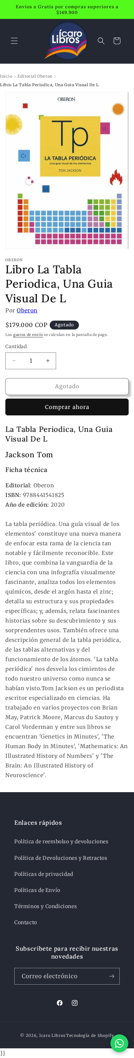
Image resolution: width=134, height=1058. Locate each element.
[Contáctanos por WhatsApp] (119, 1043)
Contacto (25, 922)
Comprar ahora (67, 407)
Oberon (27, 310)
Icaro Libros (52, 1035)
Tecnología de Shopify (90, 1035)
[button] (14, 41)
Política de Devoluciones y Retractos (61, 858)
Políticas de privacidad (43, 874)
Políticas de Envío (37, 890)
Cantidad (16, 346)
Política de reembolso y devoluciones (61, 841)
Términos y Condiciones (45, 906)
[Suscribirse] (111, 976)
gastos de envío (28, 334)
